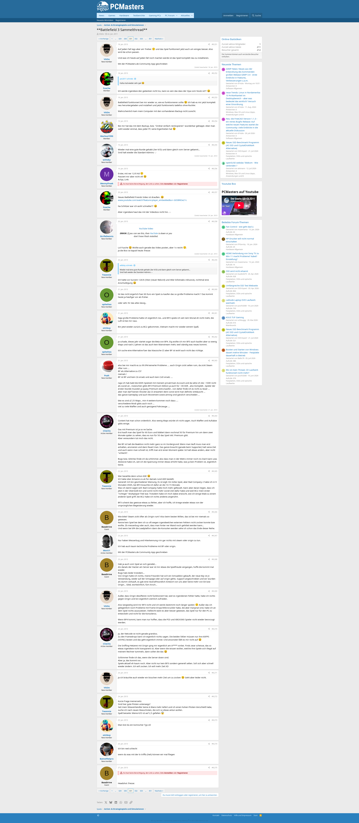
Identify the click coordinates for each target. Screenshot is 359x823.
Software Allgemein (234, 88)
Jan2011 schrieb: (126, 78)
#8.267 (214, 535)
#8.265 (214, 471)
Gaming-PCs (155, 15)
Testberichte (139, 15)
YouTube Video (146, 228)
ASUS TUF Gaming (235, 317)
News (101, 15)
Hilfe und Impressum (242, 815)
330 (125, 38)
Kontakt (216, 815)
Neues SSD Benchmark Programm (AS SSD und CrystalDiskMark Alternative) (242, 145)
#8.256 (214, 168)
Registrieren (121, 20)
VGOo (101, 34)
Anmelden (168, 184)
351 (150, 38)
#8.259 (214, 260)
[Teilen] (209, 44)
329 (119, 38)
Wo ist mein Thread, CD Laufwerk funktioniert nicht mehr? (242, 371)
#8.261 (214, 313)
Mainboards (231, 325)
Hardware (124, 15)
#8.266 (214, 512)
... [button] (115, 38)
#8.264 (214, 416)
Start (256, 815)
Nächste (158, 38)
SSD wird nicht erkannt (237, 271)
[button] (177, 15)
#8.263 (214, 360)
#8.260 (214, 289)
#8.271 (214, 673)
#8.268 (214, 559)
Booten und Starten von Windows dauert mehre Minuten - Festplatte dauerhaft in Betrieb (242, 352)
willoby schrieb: (126, 265)
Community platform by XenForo (186, 820)
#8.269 (214, 591)
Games (111, 15)
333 (141, 38)
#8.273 (214, 720)
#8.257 (214, 192)
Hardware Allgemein (234, 234)
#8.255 (214, 145)
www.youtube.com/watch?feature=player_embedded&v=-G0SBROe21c (152, 200)
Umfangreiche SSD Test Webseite (242, 285)
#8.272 (214, 696)
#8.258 (214, 221)
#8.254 (214, 121)
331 (130, 38)
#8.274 (214, 744)
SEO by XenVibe (156, 820)
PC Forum (170, 15)
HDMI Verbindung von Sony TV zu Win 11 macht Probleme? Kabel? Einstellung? (242, 256)
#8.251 (214, 44)
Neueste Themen (231, 64)
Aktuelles (185, 15)
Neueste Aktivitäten (105, 20)
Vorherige (104, 38)
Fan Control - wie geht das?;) (239, 226)
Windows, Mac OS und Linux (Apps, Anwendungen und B (240, 113)
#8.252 (214, 73)
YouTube (154, 233)
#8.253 (214, 97)
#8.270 (214, 629)
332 (135, 38)
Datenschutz (226, 815)
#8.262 (214, 337)
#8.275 (214, 767)
